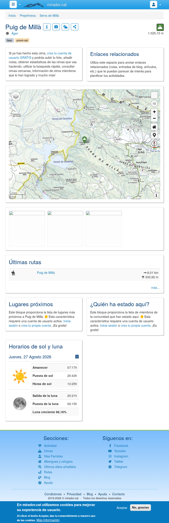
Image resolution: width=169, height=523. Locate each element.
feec (9, 40)
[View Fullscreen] (154, 95)
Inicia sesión (108, 325)
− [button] (154, 118)
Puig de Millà (46, 272)
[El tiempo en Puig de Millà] (65, 26)
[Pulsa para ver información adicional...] (47, 26)
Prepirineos (28, 15)
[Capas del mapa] (16, 96)
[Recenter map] (154, 126)
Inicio (12, 15)
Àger (14, 33)
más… (155, 287)
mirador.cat (72, 498)
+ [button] (154, 111)
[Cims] (160, 27)
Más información (48, 520)
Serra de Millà (49, 15)
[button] (154, 135)
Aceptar (122, 507)
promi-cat (22, 40)
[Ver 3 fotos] (56, 26)
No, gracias (140, 507)
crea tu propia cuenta (36, 325)
